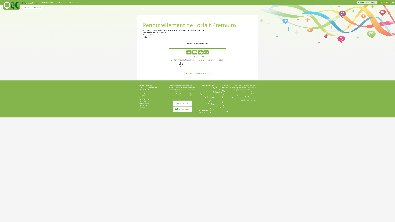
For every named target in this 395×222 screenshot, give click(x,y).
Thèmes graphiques (144, 89)
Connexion (384, 2)
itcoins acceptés (183, 103)
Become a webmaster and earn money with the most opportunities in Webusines (179, 30)
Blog (78, 2)
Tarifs (59, 2)
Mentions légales (144, 104)
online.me (11, 5)
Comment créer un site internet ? (148, 87)
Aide (85, 2)
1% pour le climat (184, 109)
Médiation (142, 108)
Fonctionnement (46, 2)
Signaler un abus (143, 106)
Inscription (142, 93)
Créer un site (367, 2)
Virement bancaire (203, 74)
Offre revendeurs (144, 101)
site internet (181, 96)
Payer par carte (197, 58)
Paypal (189, 74)
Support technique (144, 99)
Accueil (26, 7)
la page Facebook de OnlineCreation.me (244, 86)
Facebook (143, 110)
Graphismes (68, 2)
